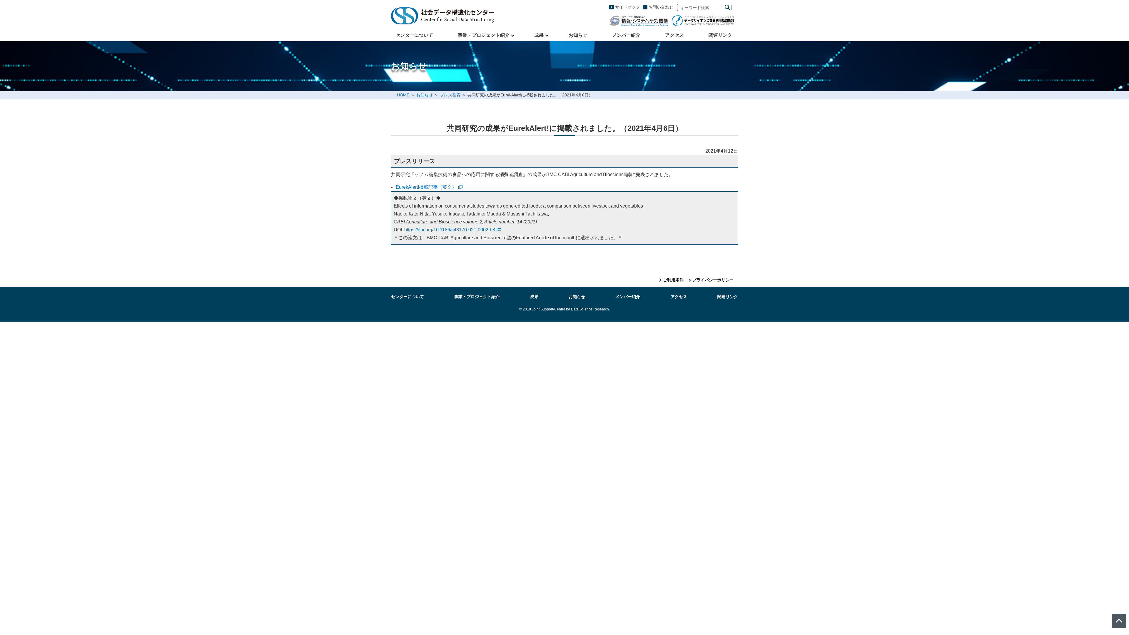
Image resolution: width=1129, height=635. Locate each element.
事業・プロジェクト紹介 (484, 35)
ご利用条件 (673, 280)
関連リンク (720, 35)
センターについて (414, 35)
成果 (539, 35)
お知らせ (578, 35)
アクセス (674, 35)
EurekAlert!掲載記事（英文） (426, 187)
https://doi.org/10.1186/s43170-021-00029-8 (449, 229)
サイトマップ (627, 7)
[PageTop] (1119, 621)
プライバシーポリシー (713, 280)
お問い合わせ (661, 7)
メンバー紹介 (626, 35)
